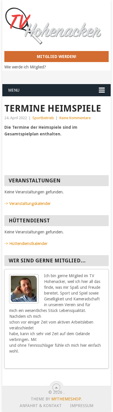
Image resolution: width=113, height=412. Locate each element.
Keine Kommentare (75, 118)
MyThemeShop (66, 399)
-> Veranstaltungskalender (27, 203)
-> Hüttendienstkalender (26, 243)
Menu (13, 90)
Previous (96, 362)
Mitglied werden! (56, 56)
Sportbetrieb (43, 118)
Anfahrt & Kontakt (41, 405)
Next (101, 362)
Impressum (81, 405)
